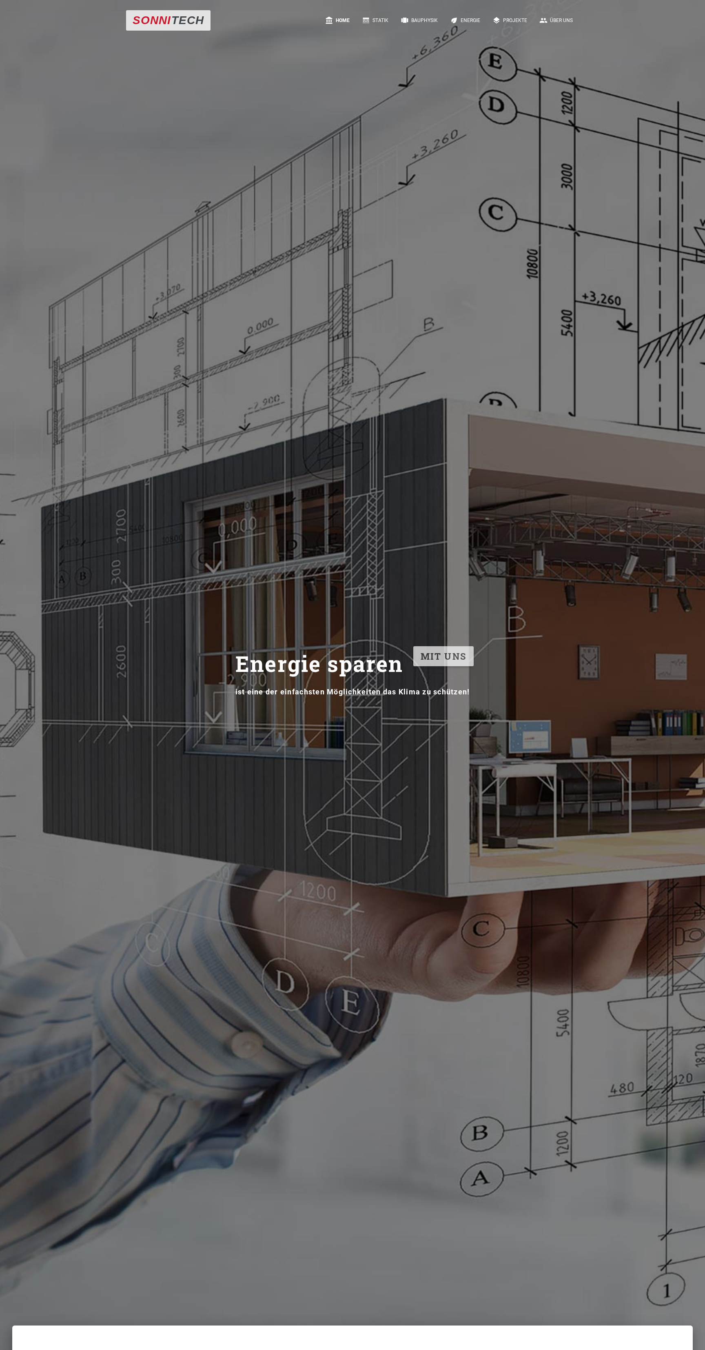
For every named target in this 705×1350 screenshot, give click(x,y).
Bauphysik (419, 20)
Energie (465, 20)
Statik (375, 20)
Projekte (509, 20)
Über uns (556, 20)
